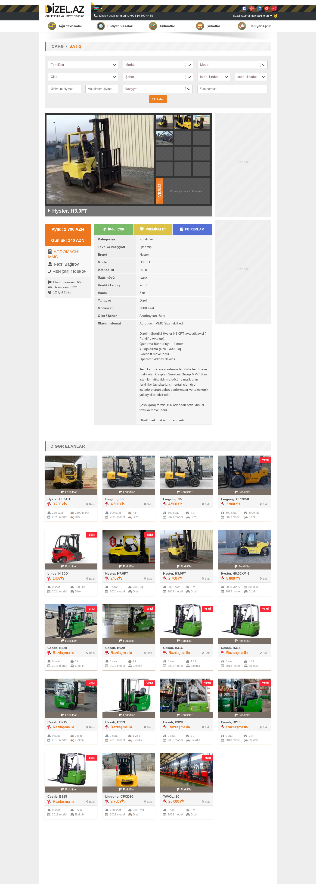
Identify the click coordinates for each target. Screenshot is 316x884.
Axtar (160, 99)
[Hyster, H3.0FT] (164, 127)
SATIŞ (75, 46)
